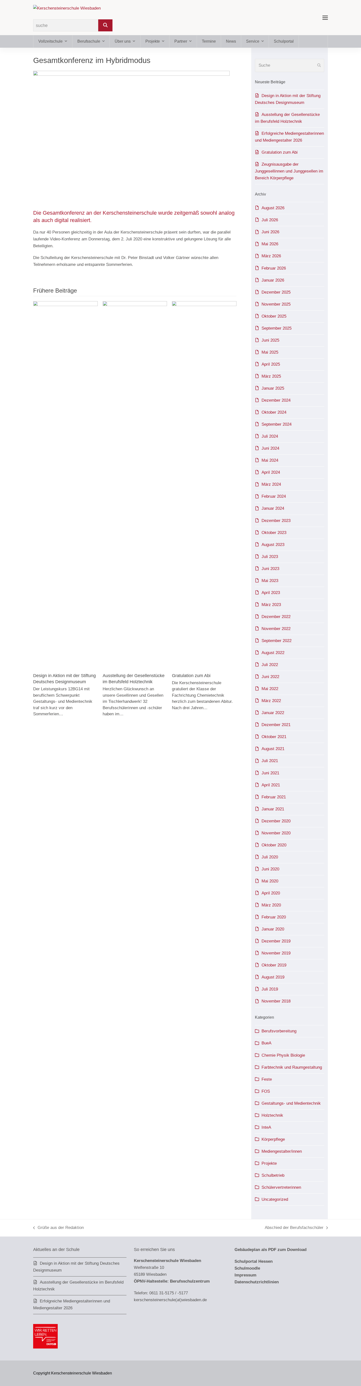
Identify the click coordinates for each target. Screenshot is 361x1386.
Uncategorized (275, 1199)
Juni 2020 (270, 869)
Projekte (269, 1163)
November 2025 (276, 304)
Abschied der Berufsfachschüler (294, 1228)
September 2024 (277, 424)
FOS (266, 1091)
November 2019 (276, 953)
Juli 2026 (270, 220)
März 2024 (271, 484)
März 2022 (271, 700)
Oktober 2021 (274, 736)
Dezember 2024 (276, 400)
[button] (325, 17)
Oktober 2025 (274, 316)
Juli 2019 (270, 989)
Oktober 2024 (274, 412)
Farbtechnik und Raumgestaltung (292, 1067)
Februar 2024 (274, 496)
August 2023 (273, 544)
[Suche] (105, 25)
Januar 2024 (273, 508)
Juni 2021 (270, 773)
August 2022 (273, 652)
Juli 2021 (270, 760)
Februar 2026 (274, 268)
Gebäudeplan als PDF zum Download (270, 1249)
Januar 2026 (273, 280)
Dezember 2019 (276, 941)
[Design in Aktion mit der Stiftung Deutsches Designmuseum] (65, 484)
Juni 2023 (270, 568)
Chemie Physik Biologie (283, 1055)
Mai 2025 (270, 352)
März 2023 (271, 604)
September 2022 (277, 640)
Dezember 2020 (276, 821)
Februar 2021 (274, 797)
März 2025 (271, 376)
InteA (266, 1127)
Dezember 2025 (276, 292)
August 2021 (273, 748)
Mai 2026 (270, 244)
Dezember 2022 (276, 616)
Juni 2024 (270, 448)
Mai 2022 (270, 688)
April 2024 (271, 472)
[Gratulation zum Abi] (204, 484)
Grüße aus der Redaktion (58, 1228)
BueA (266, 1043)
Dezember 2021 (276, 724)
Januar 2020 (273, 929)
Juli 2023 (270, 556)
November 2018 (276, 1001)
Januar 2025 (273, 388)
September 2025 (277, 328)
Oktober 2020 (274, 845)
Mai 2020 (270, 881)
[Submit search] (319, 65)
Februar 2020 (274, 917)
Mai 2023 (270, 580)
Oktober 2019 (274, 965)
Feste (267, 1079)
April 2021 (271, 785)
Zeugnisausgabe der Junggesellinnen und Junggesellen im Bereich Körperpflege (289, 171)
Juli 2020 (270, 857)
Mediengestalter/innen (282, 1151)
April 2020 (271, 893)
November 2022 (276, 628)
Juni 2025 (270, 340)
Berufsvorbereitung (279, 1031)
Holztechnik (272, 1115)
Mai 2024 (270, 460)
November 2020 (276, 833)
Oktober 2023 (274, 532)
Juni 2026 (270, 232)
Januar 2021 (273, 809)
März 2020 (271, 905)
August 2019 (273, 977)
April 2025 (271, 364)
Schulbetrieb (273, 1175)
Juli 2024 (270, 436)
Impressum (245, 1275)
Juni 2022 (270, 676)
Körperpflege (273, 1139)
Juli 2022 (270, 664)
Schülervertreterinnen (281, 1187)
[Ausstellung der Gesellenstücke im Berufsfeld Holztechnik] (135, 484)
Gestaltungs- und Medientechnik (291, 1103)
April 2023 (271, 592)
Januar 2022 (273, 712)
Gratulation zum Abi (191, 675)
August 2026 (273, 208)
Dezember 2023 (276, 520)
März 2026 (271, 256)
